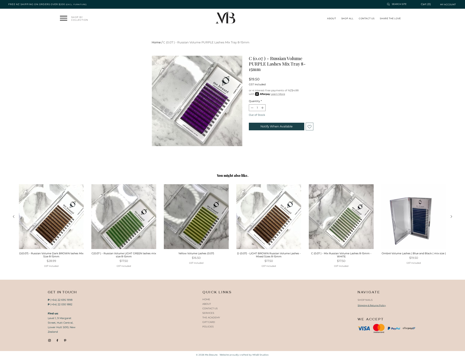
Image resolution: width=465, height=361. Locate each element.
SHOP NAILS (365, 299)
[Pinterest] (65, 340)
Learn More (278, 94)
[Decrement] (251, 108)
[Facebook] (57, 340)
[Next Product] (451, 216)
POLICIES (208, 326)
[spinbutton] (257, 108)
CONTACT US (210, 308)
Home (156, 42)
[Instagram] (49, 340)
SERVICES (208, 312)
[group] (232, 226)
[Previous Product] (13, 216)
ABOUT (206, 303)
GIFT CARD (208, 322)
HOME (206, 299)
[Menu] (63, 18)
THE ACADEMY (211, 317)
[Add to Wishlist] (309, 126)
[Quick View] (51, 216)
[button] (428, 4)
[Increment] (262, 108)
